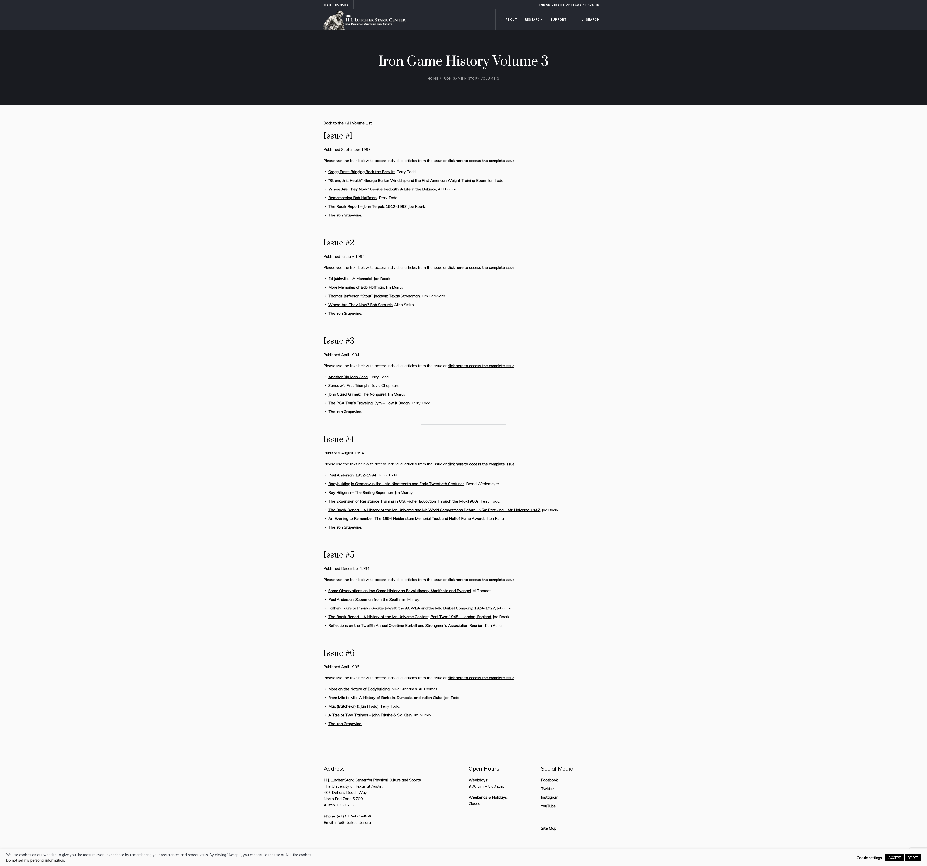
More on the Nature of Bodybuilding (359, 688)
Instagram (549, 797)
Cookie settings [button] (869, 858)
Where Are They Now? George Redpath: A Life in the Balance (382, 189)
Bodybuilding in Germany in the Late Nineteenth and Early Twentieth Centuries (396, 483)
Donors (342, 4)
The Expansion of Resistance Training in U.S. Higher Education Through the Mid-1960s (403, 501)
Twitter (547, 788)
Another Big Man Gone (348, 376)
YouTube (548, 805)
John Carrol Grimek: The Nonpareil (357, 394)
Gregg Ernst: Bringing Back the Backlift (361, 171)
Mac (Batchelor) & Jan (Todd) (353, 706)
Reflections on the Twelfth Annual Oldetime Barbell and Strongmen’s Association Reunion (405, 625)
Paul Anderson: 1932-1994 (352, 475)
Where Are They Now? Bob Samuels (360, 304)
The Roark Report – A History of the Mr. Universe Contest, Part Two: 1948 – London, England (409, 616)
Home (433, 79)
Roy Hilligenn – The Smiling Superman (360, 492)
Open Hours (484, 769)
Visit (327, 4)
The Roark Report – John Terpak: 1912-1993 (367, 206)
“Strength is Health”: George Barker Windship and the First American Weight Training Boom (407, 180)
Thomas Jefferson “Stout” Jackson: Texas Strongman (374, 295)
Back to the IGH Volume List (347, 122)
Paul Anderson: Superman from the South (364, 599)
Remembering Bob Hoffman (352, 197)
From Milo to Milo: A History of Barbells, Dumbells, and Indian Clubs (385, 697)
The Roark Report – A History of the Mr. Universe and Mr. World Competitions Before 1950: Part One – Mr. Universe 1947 (434, 509)
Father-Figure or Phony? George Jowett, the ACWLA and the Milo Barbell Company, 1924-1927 (411, 608)
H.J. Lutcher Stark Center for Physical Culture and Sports (372, 779)
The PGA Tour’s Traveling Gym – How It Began (369, 402)
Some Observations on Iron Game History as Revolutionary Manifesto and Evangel (399, 590)
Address (334, 769)
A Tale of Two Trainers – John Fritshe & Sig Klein (370, 714)
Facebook (549, 779)
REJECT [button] (913, 857)
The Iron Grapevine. (345, 215)
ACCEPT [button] (894, 857)
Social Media (557, 769)
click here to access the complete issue (481, 160)
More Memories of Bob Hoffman (356, 287)
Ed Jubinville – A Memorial (350, 278)
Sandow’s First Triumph (348, 385)
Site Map (548, 828)
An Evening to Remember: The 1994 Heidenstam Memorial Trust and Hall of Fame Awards (406, 518)
